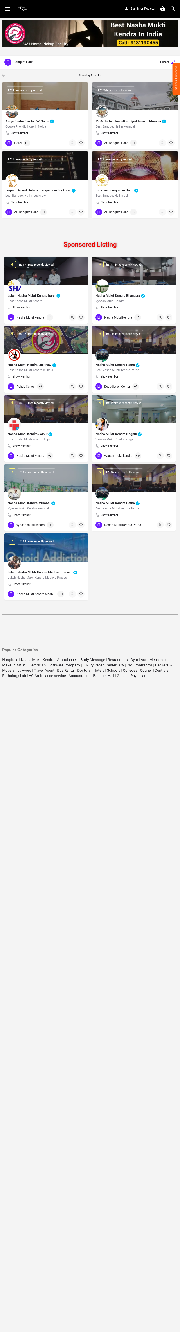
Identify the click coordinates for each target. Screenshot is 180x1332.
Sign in (135, 8)
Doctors (84, 670)
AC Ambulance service (47, 675)
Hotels (98, 670)
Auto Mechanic (153, 659)
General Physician (131, 675)
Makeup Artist (14, 665)
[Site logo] (23, 8)
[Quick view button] (72, 142)
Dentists (162, 670)
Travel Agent (44, 670)
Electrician (37, 665)
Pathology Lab (14, 675)
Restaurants (118, 659)
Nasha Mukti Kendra (37, 659)
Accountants (79, 675)
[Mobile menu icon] (7, 9)
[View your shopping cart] (163, 8)
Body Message (92, 659)
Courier (146, 670)
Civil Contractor (139, 665)
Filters (164, 62)
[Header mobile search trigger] (173, 8)
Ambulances (67, 659)
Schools (113, 670)
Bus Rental (66, 670)
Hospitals (10, 659)
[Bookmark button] (81, 142)
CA (121, 665)
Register (149, 8)
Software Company (64, 665)
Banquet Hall (103, 675)
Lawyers (24, 670)
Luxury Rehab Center (100, 665)
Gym (134, 659)
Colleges (130, 670)
